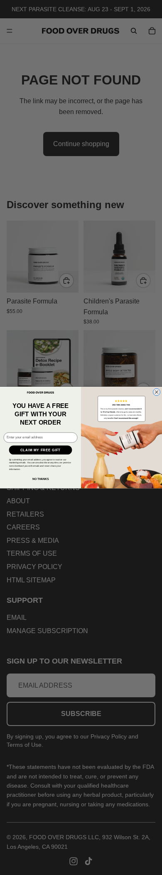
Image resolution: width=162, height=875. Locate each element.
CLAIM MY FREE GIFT (40, 450)
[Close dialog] (156, 391)
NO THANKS (40, 478)
